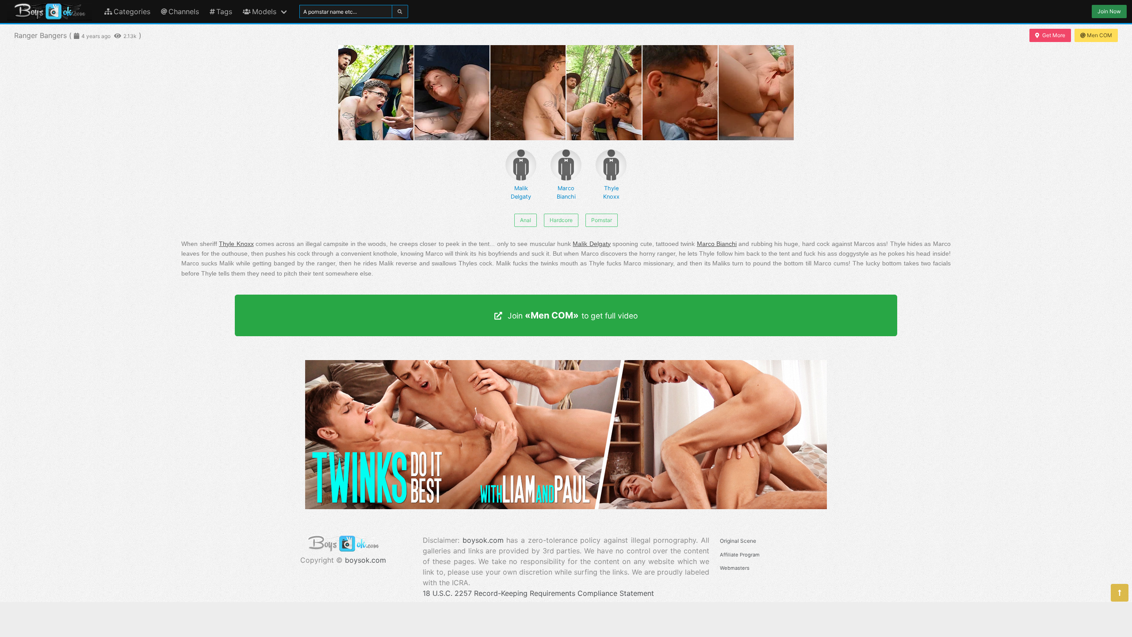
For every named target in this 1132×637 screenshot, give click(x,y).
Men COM (1099, 35)
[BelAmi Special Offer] (566, 506)
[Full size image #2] (528, 92)
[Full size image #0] (375, 92)
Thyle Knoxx (611, 192)
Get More (1053, 35)
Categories (132, 11)
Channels (183, 11)
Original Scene (738, 540)
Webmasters (735, 568)
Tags (224, 11)
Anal (525, 220)
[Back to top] (1119, 593)
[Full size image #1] (452, 92)
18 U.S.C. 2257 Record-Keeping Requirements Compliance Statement (538, 593)
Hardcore (561, 220)
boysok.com (365, 560)
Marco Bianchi (566, 192)
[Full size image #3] (604, 92)
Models (264, 11)
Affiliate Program (740, 555)
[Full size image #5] (756, 92)
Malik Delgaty (521, 192)
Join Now (1109, 11)
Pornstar (601, 220)
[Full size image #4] (680, 92)
